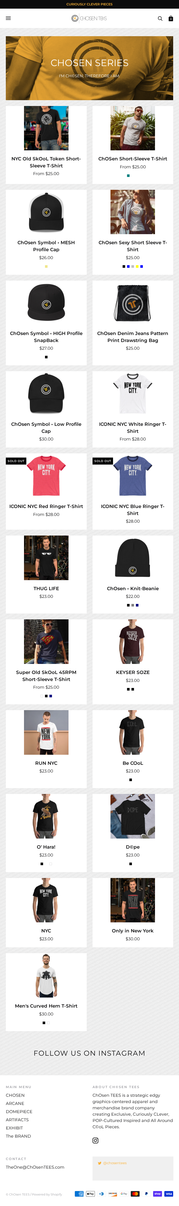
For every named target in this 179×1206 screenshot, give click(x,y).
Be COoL (133, 763)
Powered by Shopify (47, 1194)
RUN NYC (46, 763)
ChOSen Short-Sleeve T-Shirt (132, 159)
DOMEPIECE (19, 1111)
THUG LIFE (46, 588)
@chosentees (115, 1163)
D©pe (133, 847)
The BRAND (18, 1136)
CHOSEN (15, 1095)
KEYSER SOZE (133, 672)
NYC (46, 931)
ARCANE (15, 1103)
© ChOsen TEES (18, 1194)
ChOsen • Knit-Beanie (133, 588)
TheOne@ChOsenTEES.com (35, 1167)
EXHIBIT (14, 1128)
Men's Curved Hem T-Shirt (46, 1006)
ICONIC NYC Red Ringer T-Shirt (46, 506)
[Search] (160, 18)
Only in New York (133, 931)
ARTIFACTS (17, 1119)
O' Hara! (46, 847)
